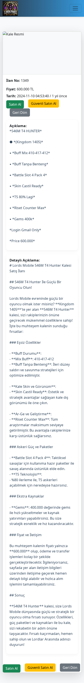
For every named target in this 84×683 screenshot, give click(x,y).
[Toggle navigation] (75, 8)
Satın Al (15, 104)
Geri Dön (19, 112)
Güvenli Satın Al (43, 103)
